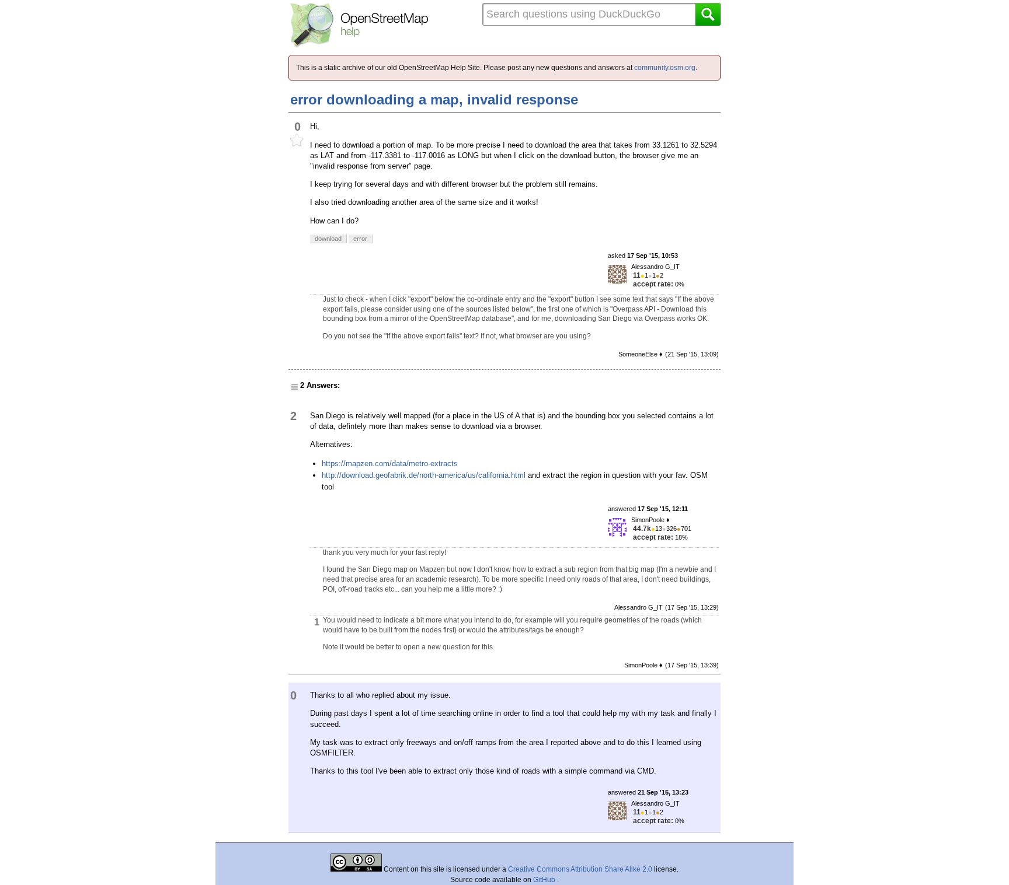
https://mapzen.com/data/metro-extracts (390, 463)
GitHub (545, 880)
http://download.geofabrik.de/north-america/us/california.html (424, 475)
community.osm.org (664, 68)
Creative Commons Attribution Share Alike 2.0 (580, 869)
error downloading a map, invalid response (434, 99)
